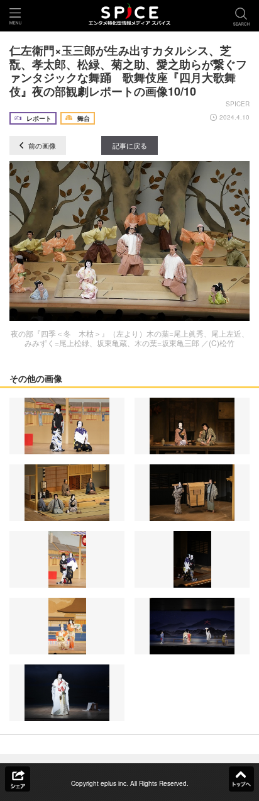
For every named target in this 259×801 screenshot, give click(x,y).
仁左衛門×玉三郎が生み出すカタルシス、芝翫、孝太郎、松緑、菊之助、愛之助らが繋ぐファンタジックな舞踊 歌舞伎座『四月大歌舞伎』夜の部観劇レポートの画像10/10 (128, 70)
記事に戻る (130, 145)
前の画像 (41, 145)
